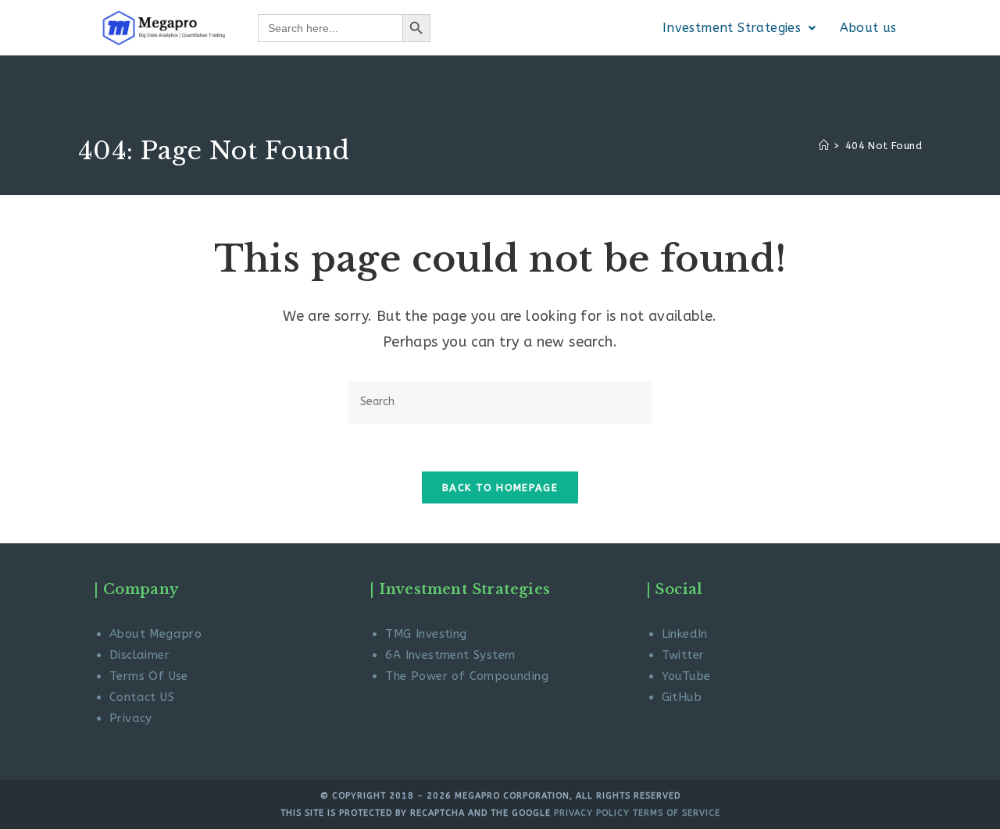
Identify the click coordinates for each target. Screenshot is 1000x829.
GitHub (682, 697)
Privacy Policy (590, 813)
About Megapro (155, 634)
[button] (739, 28)
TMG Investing (425, 634)
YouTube (686, 676)
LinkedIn (685, 634)
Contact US (141, 697)
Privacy (130, 718)
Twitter (683, 655)
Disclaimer (139, 655)
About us (868, 27)
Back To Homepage (500, 487)
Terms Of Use (148, 676)
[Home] (824, 145)
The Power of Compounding (466, 676)
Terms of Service (676, 813)
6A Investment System (450, 655)
